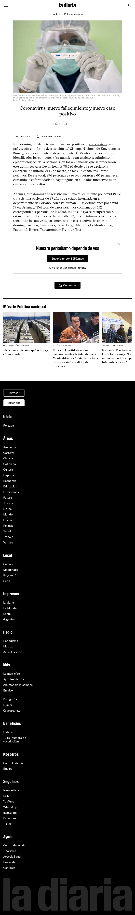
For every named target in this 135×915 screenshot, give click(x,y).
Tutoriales (9, 851)
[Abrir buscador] (129, 5)
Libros (7, 509)
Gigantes (9, 619)
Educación (10, 486)
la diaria (8, 602)
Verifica (8, 542)
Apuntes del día (13, 679)
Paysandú (9, 575)
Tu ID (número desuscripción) (14, 739)
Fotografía (10, 699)
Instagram (10, 813)
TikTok (7, 824)
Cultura (8, 469)
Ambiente (9, 447)
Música (8, 646)
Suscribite (14, 403)
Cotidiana (9, 464)
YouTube (8, 801)
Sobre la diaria (13, 763)
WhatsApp (10, 807)
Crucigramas (11, 710)
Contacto (9, 868)
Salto (6, 581)
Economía (9, 481)
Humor (7, 705)
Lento (7, 614)
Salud (7, 531)
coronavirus (98, 144)
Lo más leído (11, 673)
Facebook (9, 818)
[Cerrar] (119, 244)
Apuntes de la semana (18, 685)
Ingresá (81, 267)
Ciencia (8, 458)
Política (56, 14)
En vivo (8, 690)
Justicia (8, 503)
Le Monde (10, 608)
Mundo (8, 514)
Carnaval (9, 453)
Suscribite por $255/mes (67, 258)
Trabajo (8, 537)
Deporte (8, 475)
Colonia (8, 564)
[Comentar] (65, 124)
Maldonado (10, 570)
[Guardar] (56, 124)
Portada (8, 425)
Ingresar (14, 393)
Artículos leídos (13, 652)
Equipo (7, 769)
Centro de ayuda (14, 845)
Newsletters (11, 790)
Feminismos (11, 492)
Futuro (7, 497)
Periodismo (10, 641)
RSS (6, 796)
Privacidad (10, 862)
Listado (8, 732)
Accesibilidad (12, 856)
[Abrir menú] (6, 5)
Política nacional (73, 14)
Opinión (8, 520)
